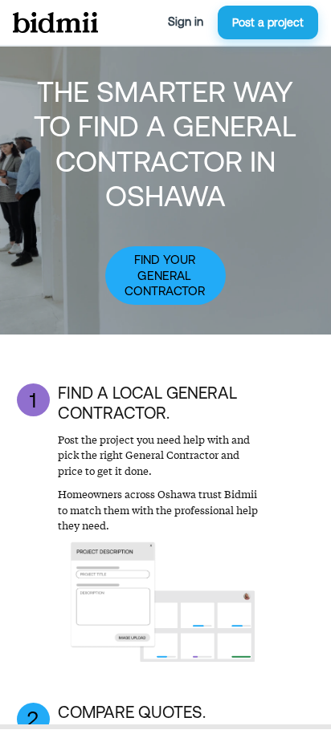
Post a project (268, 22)
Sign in (185, 21)
